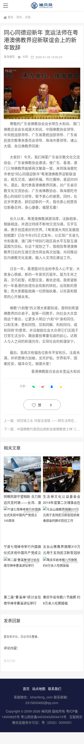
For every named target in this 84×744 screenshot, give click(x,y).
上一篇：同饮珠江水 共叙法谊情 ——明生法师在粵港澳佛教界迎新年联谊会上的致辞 (42, 420)
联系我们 (54, 688)
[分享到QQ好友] (51, 386)
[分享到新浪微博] (42, 386)
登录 (34, 636)
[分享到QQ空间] (60, 386)
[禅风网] (42, 5)
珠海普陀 (10, 57)
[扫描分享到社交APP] (33, 386)
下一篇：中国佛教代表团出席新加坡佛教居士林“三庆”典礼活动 (42, 429)
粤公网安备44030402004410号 (44, 716)
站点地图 (38, 688)
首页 (11, 17)
